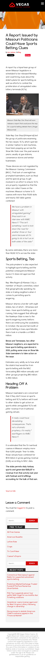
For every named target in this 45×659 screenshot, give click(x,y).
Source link (11, 491)
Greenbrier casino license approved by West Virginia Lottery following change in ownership (22, 604)
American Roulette (14, 537)
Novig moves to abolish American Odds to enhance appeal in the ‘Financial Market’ (21, 613)
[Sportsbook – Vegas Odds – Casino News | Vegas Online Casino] (22, 7)
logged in (21, 508)
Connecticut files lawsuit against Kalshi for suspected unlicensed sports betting (20, 577)
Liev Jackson (11, 52)
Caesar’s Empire (14, 556)
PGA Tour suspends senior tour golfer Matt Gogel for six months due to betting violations (22, 595)
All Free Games (13, 532)
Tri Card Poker (13, 551)
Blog (19, 52)
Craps (9, 546)
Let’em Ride (12, 541)
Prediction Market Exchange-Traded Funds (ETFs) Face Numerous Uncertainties (22, 586)
